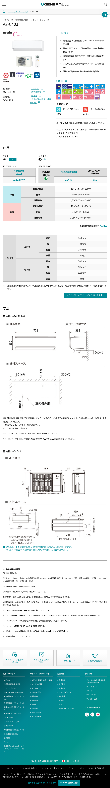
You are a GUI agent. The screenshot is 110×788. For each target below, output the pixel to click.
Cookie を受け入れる (69, 782)
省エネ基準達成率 (69, 172)
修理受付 (35, 700)
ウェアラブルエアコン (12, 688)
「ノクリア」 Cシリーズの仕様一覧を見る (87, 295)
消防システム (8, 726)
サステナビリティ (65, 692)
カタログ (35, 88)
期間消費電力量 (20, 172)
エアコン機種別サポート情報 (42, 680)
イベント (89, 691)
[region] (55, 779)
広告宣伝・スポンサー (66, 708)
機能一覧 (62, 81)
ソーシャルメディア (92, 707)
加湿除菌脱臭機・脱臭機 (12, 684)
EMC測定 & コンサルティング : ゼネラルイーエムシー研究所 (14, 748)
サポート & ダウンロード (40, 673)
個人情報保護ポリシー (31, 768)
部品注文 (35, 704)
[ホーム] (4, 11)
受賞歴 (61, 700)
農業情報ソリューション (12, 713)
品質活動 (62, 688)
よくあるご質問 (37, 684)
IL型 (44, 159)
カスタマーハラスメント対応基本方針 (91, 768)
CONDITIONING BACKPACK (13, 692)
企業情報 (60, 673)
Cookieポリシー (47, 768)
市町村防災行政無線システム (14, 730)
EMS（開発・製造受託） (11, 734)
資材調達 (62, 696)
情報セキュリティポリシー (65, 768)
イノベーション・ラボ (11, 722)
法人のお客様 (36, 716)
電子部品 (7, 738)
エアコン (7, 680)
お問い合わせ (36, 712)
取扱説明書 (36, 91)
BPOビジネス (8, 718)
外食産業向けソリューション (14, 703)
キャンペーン (91, 695)
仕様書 (34, 95)
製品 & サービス (9, 673)
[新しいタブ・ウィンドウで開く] (87, 714)
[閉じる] (105, 774)
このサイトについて (13, 768)
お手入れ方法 (36, 692)
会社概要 (62, 680)
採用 (60, 704)
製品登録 (35, 708)
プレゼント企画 (91, 699)
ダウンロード (36, 688)
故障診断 (35, 696)
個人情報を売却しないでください (42, 782)
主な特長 (63, 33)
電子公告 (62, 684)
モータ (6, 742)
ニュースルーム (91, 687)
